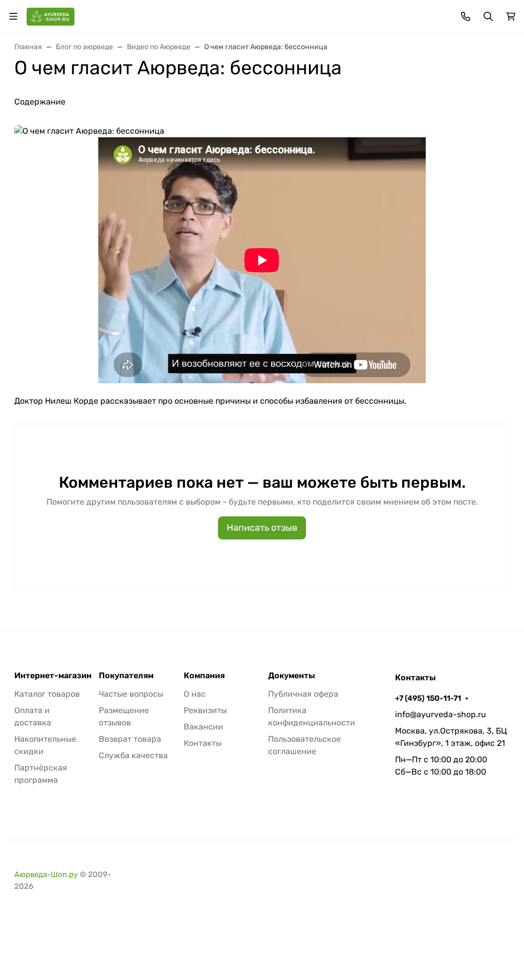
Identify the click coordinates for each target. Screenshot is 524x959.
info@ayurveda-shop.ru (440, 714)
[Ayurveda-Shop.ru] (51, 16)
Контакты (203, 743)
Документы (291, 676)
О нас (195, 694)
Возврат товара (130, 739)
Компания (204, 676)
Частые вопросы (131, 694)
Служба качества (133, 755)
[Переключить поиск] (488, 16)
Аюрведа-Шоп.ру (46, 874)
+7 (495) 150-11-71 (428, 698)
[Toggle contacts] (465, 16)
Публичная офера (303, 694)
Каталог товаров (47, 694)
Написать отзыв (262, 527)
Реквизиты (205, 710)
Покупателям (126, 676)
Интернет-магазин (53, 676)
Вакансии (203, 727)
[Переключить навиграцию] (13, 16)
